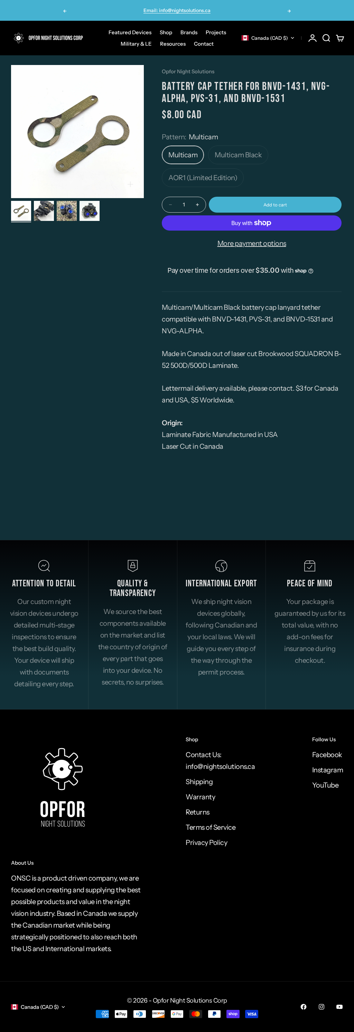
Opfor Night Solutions (188, 71)
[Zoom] (130, 184)
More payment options (251, 243)
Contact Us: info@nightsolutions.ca (220, 761)
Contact (204, 43)
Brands (188, 32)
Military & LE (136, 43)
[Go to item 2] (44, 211)
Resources (173, 43)
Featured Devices (130, 32)
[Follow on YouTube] (339, 1006)
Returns (197, 812)
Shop (166, 32)
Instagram (327, 770)
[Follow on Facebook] (303, 1006)
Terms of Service (210, 827)
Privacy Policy (206, 842)
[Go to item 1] (21, 211)
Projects (216, 32)
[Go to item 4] (90, 211)
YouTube (325, 785)
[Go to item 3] (67, 211)
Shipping (199, 782)
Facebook (327, 755)
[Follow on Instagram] (321, 1006)
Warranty (200, 797)
